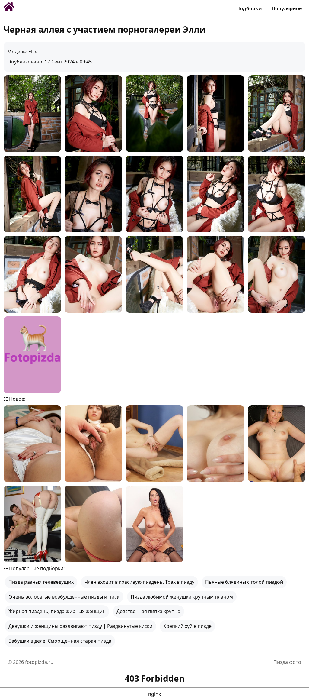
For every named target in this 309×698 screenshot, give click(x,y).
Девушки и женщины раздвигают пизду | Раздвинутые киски (80, 626)
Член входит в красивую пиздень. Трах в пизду (139, 582)
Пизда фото (287, 662)
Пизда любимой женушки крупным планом (182, 596)
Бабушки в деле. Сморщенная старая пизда (59, 641)
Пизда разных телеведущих (41, 582)
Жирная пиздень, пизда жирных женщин (57, 611)
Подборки (249, 8)
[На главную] (10, 8)
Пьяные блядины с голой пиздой (244, 582)
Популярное (287, 8)
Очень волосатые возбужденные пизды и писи (64, 596)
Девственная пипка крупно (148, 611)
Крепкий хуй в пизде (187, 626)
